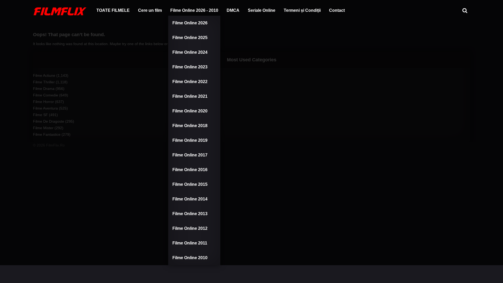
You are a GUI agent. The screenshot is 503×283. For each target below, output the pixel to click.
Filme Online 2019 (189, 140)
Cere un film (150, 10)
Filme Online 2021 (189, 96)
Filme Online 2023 (189, 67)
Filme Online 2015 (189, 184)
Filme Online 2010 (189, 257)
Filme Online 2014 (189, 199)
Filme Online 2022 (189, 81)
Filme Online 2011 (189, 243)
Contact (337, 10)
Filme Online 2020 (189, 111)
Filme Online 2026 (189, 23)
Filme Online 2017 (189, 155)
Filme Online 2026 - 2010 (194, 10)
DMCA (233, 10)
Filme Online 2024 (189, 52)
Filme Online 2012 (189, 228)
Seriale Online (261, 10)
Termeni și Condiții (302, 10)
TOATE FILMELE (113, 10)
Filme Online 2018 (189, 125)
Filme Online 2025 (189, 37)
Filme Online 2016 (189, 169)
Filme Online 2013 (189, 213)
